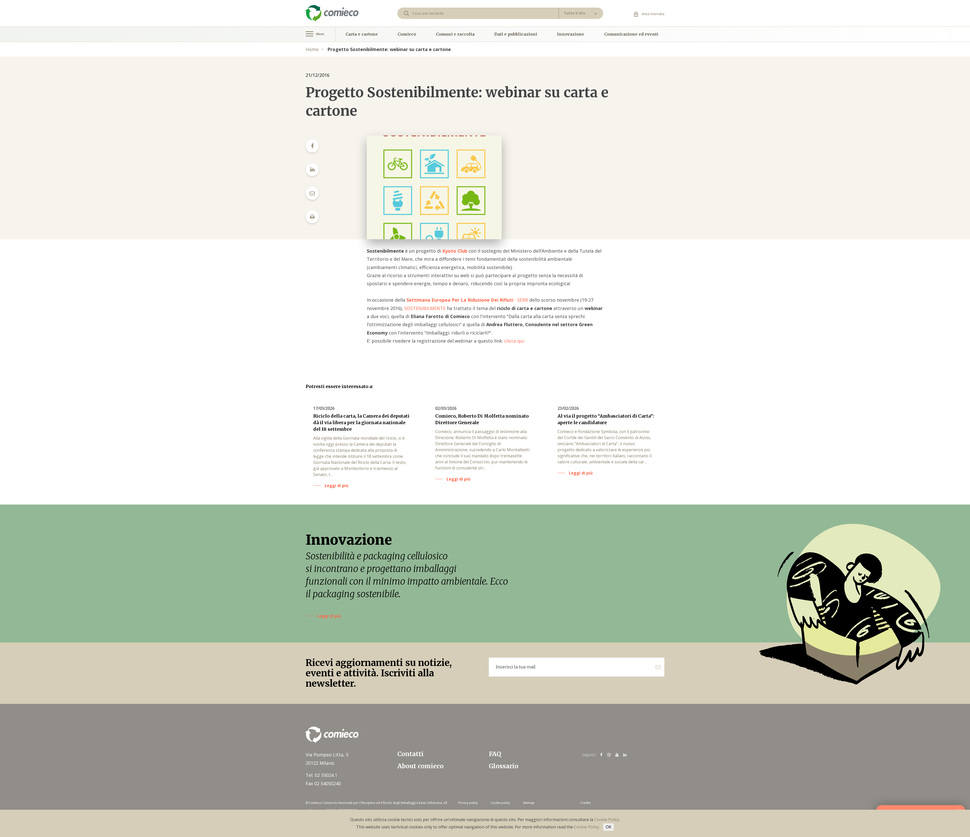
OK (608, 827)
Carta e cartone (362, 34)
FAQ (495, 754)
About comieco (420, 766)
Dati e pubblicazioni (515, 34)
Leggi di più (329, 616)
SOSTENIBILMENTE (425, 308)
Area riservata (652, 13)
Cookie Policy (606, 819)
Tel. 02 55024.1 (321, 775)
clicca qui (514, 341)
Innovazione (570, 34)
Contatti (410, 754)
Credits (585, 803)
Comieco (407, 34)
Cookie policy (500, 803)
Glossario (503, 766)
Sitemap (529, 803)
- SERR (467, 300)
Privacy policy (468, 803)
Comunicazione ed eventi (631, 34)
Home (312, 49)
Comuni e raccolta (455, 34)
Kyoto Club (454, 251)
